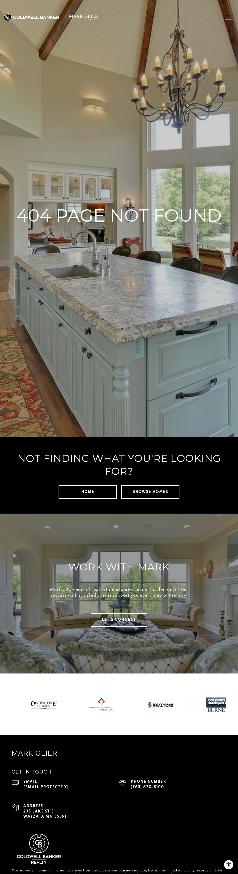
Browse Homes (150, 492)
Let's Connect (119, 620)
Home (87, 492)
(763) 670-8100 (147, 787)
